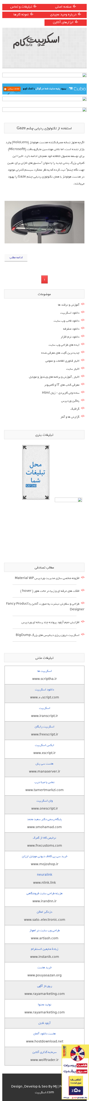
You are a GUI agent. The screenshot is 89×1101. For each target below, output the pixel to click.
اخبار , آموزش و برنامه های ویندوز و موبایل (54, 376)
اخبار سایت (72, 368)
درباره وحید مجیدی (63, 14)
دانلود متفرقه (71, 328)
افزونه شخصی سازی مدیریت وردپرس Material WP (47, 578)
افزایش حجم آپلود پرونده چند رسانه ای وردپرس (50, 622)
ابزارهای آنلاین (63, 22)
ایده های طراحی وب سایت (64, 344)
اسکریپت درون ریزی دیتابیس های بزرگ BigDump (47, 635)
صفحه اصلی (63, 6)
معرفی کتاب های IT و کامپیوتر (61, 384)
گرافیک (75, 408)
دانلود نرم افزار (70, 336)
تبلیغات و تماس (21, 6)
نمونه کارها (21, 14)
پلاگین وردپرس (70, 400)
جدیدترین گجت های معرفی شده (60, 352)
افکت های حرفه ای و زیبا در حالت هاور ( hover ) (49, 591)
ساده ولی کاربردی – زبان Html (60, 392)
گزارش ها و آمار (69, 417)
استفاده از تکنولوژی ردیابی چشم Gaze (44, 128)
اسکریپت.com (44, 1092)
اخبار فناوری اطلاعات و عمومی (62, 360)
